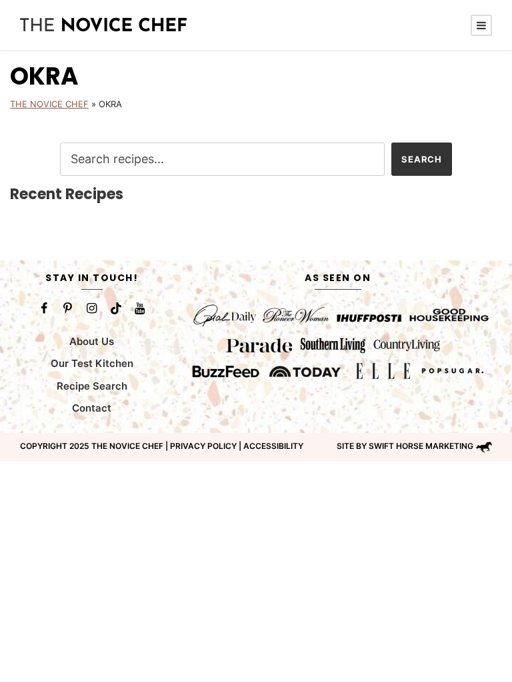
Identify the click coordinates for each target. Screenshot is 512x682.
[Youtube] (140, 308)
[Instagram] (92, 308)
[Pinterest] (68, 308)
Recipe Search (92, 386)
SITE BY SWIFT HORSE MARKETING (405, 446)
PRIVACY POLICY (203, 446)
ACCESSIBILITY (273, 446)
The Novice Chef (49, 104)
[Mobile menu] (481, 25)
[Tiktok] (116, 308)
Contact (91, 408)
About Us (91, 341)
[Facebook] (44, 308)
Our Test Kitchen (92, 363)
